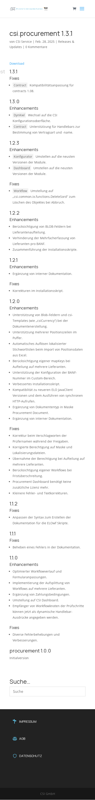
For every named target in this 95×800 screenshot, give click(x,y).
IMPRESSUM (27, 721)
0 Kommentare (36, 47)
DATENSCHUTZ (30, 756)
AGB (22, 738)
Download (17, 63)
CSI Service (24, 41)
